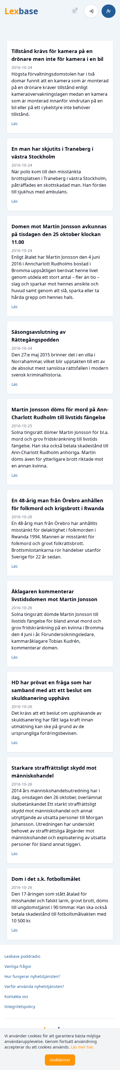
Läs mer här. (82, 1047)
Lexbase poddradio (22, 956)
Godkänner (60, 1059)
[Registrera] (109, 11)
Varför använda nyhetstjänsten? (34, 986)
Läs (14, 123)
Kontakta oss (16, 996)
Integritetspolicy (19, 1006)
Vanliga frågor (17, 966)
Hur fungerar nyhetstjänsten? (32, 976)
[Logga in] (91, 11)
